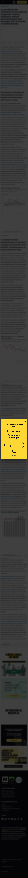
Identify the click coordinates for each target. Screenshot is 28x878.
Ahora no (14, 455)
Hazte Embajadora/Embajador (14, 445)
